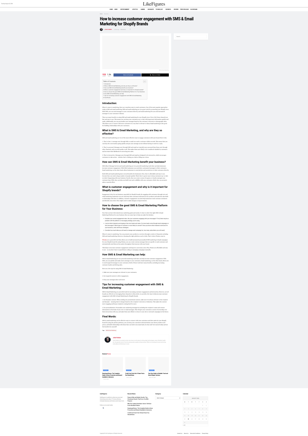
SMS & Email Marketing (111, 330)
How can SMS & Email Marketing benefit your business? (118, 88)
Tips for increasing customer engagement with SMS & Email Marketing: (123, 95)
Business (168, 9)
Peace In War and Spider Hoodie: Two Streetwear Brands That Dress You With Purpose (138, 399)
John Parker (108, 29)
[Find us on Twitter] (103, 408)
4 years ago (116, 29)
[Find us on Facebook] (100, 408)
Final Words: (107, 97)
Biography (151, 9)
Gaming (143, 9)
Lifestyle (135, 9)
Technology (159, 9)
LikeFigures (154, 3)
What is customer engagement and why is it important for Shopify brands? (124, 89)
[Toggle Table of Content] (144, 81)
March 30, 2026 (152, 377)
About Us (186, 433)
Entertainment (124, 9)
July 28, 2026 (106, 379)
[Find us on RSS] (108, 408)
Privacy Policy (205, 433)
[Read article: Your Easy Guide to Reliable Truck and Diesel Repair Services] (158, 364)
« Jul (184, 425)
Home (111, 9)
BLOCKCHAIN (193, 9)
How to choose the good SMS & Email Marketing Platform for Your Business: (125, 91)
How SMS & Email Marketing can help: (114, 93)
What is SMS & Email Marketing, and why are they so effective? (120, 86)
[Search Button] (306, 9)
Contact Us (179, 433)
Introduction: (107, 84)
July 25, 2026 (129, 377)
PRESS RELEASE (184, 9)
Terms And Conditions (195, 433)
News (116, 9)
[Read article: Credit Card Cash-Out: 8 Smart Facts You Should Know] (135, 364)
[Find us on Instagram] (106, 408)
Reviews (176, 9)
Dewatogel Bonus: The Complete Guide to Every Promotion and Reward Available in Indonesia (112, 375)
